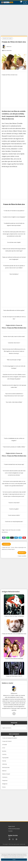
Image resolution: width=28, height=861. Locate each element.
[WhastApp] (8, 538)
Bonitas (4, 751)
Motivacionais (5, 767)
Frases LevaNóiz (22, 556)
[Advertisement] (14, 21)
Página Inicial (10, 325)
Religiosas (4, 784)
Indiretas (4, 764)
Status (4, 787)
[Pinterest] (24, 538)
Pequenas (4, 780)
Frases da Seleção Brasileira (9, 738)
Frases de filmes (7, 38)
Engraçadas (5, 757)
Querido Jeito (22, 844)
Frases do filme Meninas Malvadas (14, 658)
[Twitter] (12, 538)
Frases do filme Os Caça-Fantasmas (14, 616)
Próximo (21, 552)
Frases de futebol (6, 741)
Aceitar (14, 859)
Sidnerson (9, 46)
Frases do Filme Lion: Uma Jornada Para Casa (14, 633)
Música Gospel (6, 774)
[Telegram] (20, 538)
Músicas (4, 771)
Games (4, 761)
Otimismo (4, 777)
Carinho (4, 754)
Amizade (4, 744)
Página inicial (11, 826)
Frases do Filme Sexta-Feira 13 (14, 676)
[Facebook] (4, 538)
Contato (10, 831)
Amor (3, 748)
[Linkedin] (16, 538)
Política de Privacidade (14, 828)
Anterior (7, 544)
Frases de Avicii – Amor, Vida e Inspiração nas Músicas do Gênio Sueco (14, 548)
